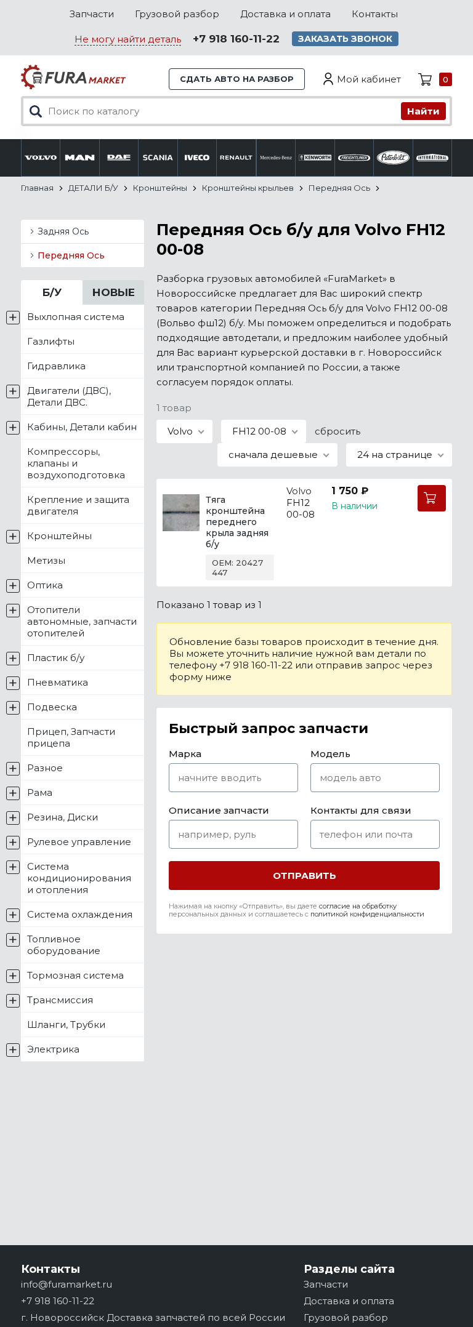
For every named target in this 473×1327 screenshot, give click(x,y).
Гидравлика (56, 366)
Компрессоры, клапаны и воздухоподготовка (76, 463)
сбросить (337, 431)
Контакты (375, 14)
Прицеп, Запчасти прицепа (71, 737)
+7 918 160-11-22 (236, 39)
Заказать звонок (345, 38)
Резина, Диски (62, 817)
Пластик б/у (55, 658)
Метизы (46, 560)
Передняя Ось (71, 255)
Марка (185, 754)
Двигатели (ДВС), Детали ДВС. (69, 396)
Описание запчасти (219, 810)
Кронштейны (59, 536)
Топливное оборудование (63, 944)
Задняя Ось (63, 231)
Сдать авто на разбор (237, 79)
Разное (45, 768)
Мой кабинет (369, 79)
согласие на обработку (358, 906)
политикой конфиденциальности (367, 914)
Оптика (45, 585)
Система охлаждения (79, 914)
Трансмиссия (60, 1000)
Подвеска (52, 707)
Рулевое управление (79, 842)
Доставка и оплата (285, 14)
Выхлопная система (75, 317)
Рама (39, 792)
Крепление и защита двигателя (78, 505)
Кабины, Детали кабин (82, 427)
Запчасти (92, 14)
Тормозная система (75, 975)
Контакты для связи (360, 810)
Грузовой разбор (177, 14)
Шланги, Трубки (66, 1024)
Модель (330, 754)
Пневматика (57, 682)
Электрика (53, 1049)
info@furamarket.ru (66, 1284)
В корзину (432, 498)
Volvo (299, 491)
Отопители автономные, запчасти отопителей (82, 621)
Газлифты (51, 341)
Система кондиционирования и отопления (79, 878)
